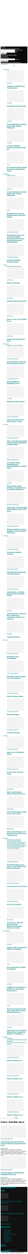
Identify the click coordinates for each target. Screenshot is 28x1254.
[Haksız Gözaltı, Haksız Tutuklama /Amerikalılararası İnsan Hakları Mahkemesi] (15, 481)
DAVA (5, 265)
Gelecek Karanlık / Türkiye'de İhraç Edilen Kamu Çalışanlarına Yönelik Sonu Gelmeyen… (16, 616)
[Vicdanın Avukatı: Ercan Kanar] (15, 882)
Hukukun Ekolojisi (13, 714)
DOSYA (6, 838)
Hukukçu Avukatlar (13, 283)
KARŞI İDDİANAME (15, 266)
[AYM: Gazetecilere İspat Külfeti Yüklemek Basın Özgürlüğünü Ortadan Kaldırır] (15, 436)
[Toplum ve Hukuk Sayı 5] (15, 1110)
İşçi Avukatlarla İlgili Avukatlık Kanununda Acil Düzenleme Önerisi (17, 169)
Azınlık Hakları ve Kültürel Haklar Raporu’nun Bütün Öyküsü (15, 593)
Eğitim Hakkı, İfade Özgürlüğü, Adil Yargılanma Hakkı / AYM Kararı (17, 509)
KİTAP (5, 640)
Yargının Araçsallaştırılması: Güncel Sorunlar (16, 87)
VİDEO (6, 735)
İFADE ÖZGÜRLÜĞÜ (13, 438)
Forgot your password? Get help (8, 55)
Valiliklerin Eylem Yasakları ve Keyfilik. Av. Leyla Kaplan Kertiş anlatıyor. (16, 988)
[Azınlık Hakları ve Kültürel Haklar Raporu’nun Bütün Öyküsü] (15, 587)
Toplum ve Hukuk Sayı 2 (15, 1078)
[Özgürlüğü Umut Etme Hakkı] (15, 101)
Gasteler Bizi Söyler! (13, 637)
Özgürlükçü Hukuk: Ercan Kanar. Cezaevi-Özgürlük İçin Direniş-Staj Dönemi (16, 866)
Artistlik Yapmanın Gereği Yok (17, 301)
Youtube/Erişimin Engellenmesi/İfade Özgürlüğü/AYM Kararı (12, 1173)
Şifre (16, 51)
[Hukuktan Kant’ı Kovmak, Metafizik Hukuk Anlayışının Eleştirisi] (15, 209)
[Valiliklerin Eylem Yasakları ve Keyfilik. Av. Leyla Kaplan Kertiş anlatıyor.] (15, 982)
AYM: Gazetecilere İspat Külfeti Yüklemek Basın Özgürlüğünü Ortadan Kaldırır (17, 442)
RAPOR (6, 535)
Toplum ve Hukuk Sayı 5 (15, 1115)
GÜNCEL (6, 69)
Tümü (8, 175)
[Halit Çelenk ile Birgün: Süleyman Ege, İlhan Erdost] (15, 787)
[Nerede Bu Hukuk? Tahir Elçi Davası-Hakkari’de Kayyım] (15, 357)
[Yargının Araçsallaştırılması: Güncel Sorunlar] (15, 81)
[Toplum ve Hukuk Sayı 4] (15, 1092)
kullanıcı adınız (18, 50)
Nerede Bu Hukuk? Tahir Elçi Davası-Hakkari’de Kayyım (16, 362)
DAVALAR (10, 279)
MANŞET (9, 610)
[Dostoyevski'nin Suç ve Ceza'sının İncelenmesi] (4, 1198)
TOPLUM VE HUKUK (13, 1057)
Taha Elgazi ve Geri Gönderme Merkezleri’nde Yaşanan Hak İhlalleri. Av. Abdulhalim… (17, 1032)
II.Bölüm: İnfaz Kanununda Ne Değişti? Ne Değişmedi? (17, 948)
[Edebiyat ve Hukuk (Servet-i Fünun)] (4, 1210)
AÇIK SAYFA (10, 1039)
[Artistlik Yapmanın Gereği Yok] (15, 296)
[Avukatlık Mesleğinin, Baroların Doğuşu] (15, 255)
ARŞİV (6, 1036)
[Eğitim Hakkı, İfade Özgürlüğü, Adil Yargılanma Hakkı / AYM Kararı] (15, 503)
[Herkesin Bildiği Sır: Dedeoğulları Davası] (15, 377)
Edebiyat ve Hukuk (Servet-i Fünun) (12, 1213)
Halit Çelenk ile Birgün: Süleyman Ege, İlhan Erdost (16, 793)
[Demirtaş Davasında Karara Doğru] (15, 334)
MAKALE (6, 174)
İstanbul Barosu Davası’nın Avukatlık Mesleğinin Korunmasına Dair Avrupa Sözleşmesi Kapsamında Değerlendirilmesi (15, 238)
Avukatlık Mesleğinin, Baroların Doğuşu (14, 261)
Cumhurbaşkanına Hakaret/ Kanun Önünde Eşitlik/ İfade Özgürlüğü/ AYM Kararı (13, 1143)
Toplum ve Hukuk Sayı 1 (15, 1060)
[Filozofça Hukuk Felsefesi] (15, 692)
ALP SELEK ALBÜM (14, 904)
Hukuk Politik (4, 1148)
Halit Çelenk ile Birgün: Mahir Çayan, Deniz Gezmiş (16, 812)
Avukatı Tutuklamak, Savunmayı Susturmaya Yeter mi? (16, 147)
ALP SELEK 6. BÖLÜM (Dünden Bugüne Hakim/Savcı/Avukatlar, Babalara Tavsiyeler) (15, 925)
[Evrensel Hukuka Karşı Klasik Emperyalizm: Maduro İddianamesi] (15, 119)
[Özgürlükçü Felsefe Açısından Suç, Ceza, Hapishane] (15, 672)
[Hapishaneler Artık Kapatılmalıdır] (15, 652)
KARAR (6, 424)
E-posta (17, 59)
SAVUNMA (16, 1042)
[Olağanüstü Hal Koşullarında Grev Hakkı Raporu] (15, 567)
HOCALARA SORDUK (16, 345)
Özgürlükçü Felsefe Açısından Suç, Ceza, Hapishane (16, 677)
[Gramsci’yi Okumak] (15, 728)
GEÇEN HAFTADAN (12, 232)
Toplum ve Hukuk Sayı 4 (15, 1097)
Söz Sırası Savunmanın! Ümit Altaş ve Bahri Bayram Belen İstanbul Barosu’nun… (16, 1010)
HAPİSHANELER (16, 842)
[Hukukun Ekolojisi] (15, 710)
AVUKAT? (12, 175)
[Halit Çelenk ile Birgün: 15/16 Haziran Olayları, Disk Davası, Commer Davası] (15, 827)
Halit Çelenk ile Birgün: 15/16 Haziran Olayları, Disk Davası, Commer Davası (17, 833)
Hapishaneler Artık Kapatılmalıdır (13, 657)
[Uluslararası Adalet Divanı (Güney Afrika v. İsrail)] (15, 415)
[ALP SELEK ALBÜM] (15, 900)
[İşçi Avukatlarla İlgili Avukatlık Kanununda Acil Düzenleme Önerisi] (15, 163)
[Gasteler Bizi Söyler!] (15, 632)
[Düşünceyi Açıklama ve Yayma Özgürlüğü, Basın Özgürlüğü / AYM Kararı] (15, 524)
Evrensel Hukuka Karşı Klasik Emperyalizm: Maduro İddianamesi (16, 125)
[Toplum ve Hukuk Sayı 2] (15, 1074)
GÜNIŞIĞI (13, 1039)
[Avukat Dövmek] (4, 1220)
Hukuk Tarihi (10, 789)
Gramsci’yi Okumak (13, 732)
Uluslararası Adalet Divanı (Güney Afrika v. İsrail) (15, 420)
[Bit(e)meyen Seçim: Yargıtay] (15, 397)
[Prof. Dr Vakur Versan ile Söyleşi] (15, 767)
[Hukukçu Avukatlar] (15, 278)
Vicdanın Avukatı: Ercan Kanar (17, 886)
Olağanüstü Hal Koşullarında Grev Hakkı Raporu (16, 573)
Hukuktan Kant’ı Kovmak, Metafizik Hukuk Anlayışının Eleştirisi (16, 215)
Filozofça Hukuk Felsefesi (15, 696)
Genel (8, 164)
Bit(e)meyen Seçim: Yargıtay (16, 401)
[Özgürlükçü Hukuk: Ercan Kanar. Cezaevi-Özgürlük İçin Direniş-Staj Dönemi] (15, 860)
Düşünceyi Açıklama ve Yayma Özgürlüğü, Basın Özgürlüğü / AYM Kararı (17, 530)
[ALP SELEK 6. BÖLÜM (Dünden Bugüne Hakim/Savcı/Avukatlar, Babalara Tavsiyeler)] (15, 918)
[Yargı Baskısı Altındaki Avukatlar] (15, 547)
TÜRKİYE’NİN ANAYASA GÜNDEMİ (15, 847)
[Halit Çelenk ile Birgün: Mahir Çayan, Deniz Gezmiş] (15, 807)
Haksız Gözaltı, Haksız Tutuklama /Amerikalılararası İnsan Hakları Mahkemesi (16, 487)
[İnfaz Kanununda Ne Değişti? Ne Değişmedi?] (15, 962)
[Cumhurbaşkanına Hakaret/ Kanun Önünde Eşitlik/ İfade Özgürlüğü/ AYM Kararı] (13, 1137)
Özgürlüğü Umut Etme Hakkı (16, 106)
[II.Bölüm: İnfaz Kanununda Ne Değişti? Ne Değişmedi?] (15, 943)
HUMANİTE (19, 1039)
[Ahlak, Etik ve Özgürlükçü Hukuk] (15, 747)
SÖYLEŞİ (6, 343)
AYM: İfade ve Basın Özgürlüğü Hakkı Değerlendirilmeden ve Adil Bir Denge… (17, 465)
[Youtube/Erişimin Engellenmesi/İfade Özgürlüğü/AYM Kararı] (13, 1168)
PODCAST (7, 930)
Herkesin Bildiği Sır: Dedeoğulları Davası (13, 382)
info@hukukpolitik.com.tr (11, 1249)
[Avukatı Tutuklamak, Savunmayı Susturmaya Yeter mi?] (15, 141)
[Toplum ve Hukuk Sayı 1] (15, 1056)
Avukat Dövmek (6, 1224)
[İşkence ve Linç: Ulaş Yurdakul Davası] (15, 314)
